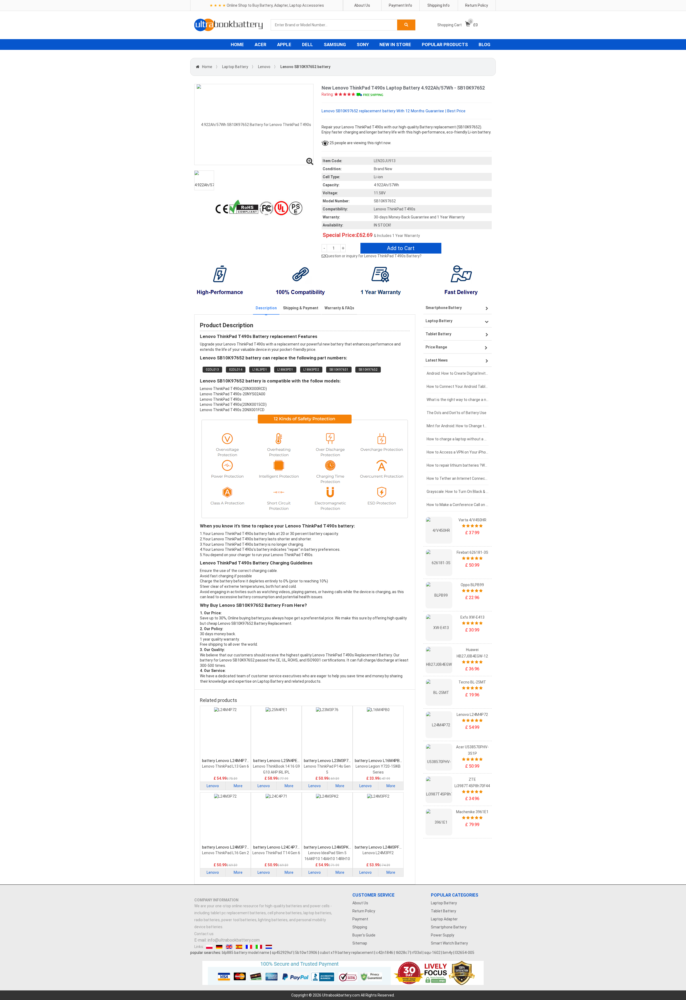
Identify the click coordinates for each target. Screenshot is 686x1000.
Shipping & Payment (300, 308)
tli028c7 (402, 952)
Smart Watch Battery (449, 943)
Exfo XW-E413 (472, 617)
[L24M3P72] (225, 819)
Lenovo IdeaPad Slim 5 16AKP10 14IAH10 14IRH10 (327, 856)
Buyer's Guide (363, 935)
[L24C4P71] (276, 819)
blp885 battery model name (245, 952)
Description (266, 308)
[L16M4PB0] (378, 732)
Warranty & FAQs (339, 308)
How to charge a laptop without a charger (458, 439)
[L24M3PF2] (378, 819)
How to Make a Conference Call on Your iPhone (458, 505)
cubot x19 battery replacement (347, 952)
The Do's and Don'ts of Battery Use (456, 413)
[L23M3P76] (327, 732)
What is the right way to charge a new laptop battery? (458, 399)
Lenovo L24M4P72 (472, 714)
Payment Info (400, 5)
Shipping (359, 927)
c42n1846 (384, 952)
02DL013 (212, 369)
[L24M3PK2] (327, 819)
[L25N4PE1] (276, 732)
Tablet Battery (443, 911)
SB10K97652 (368, 369)
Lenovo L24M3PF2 (378, 853)
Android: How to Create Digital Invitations (458, 373)
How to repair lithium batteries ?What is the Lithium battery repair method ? (458, 465)
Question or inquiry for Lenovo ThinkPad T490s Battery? (373, 256)
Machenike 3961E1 (472, 812)
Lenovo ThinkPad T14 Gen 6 (276, 853)
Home (207, 67)
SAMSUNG (335, 44)
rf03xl (417, 952)
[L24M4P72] (225, 732)
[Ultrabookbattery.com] (228, 25)
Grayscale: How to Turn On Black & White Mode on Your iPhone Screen (458, 491)
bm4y (448, 952)
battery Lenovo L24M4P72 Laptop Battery (225, 760)
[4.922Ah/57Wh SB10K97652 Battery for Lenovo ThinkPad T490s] (254, 124)
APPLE (284, 44)
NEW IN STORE (395, 44)
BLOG (484, 44)
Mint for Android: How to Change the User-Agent (458, 426)
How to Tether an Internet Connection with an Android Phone (458, 478)
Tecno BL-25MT (472, 682)
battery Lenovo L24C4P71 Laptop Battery (276, 847)
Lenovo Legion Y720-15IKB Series (378, 769)
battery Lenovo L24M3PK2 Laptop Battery (327, 847)
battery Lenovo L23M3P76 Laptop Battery (327, 760)
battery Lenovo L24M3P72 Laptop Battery (225, 847)
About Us (362, 5)
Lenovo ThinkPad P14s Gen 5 (327, 769)
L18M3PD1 (285, 369)
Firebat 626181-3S (472, 552)
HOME (237, 44)
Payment (360, 919)
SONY (363, 44)
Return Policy (476, 5)
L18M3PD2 (311, 369)
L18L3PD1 (259, 369)
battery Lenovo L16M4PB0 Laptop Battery (378, 760)
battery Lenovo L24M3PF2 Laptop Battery (378, 847)
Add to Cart (401, 248)
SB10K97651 (338, 369)
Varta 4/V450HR (472, 520)
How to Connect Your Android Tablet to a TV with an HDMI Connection (458, 386)
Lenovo (264, 67)
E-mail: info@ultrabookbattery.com (227, 940)
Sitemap (359, 943)
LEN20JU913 (385, 161)
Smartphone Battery (449, 927)
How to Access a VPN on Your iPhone (458, 452)
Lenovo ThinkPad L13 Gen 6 (225, 766)
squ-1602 (432, 952)
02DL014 (235, 369)
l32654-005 (464, 952)
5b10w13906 (306, 952)
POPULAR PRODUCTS (445, 44)
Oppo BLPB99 (472, 585)
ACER (260, 44)
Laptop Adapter (444, 919)
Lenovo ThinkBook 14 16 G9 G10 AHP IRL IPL (276, 769)
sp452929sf (282, 952)
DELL (307, 44)
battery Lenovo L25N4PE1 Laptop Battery (276, 760)
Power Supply (442, 935)
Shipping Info (438, 5)
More (238, 786)
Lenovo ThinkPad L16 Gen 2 (225, 853)
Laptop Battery (235, 67)
